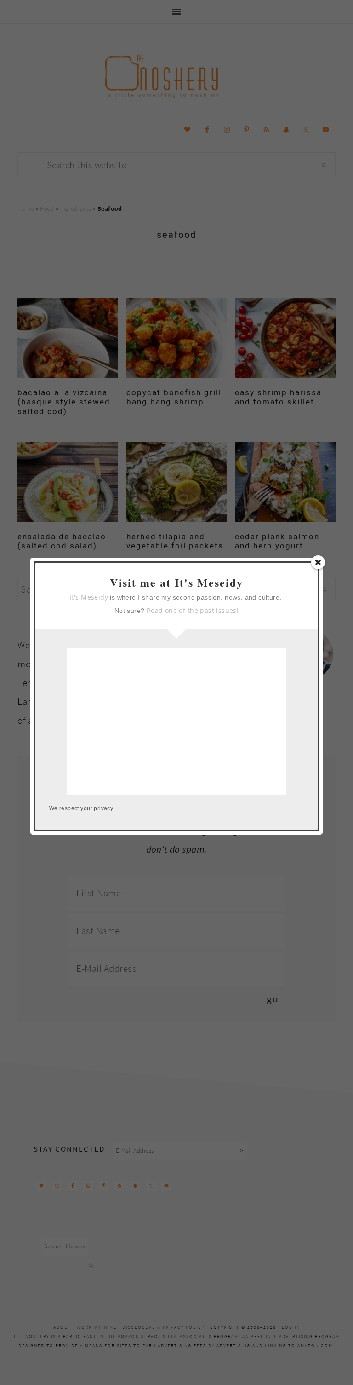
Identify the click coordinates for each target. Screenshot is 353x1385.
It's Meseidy (88, 597)
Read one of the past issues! (193, 610)
